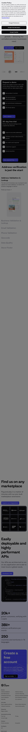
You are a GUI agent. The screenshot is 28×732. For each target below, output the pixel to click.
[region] (14, 17)
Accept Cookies (14, 32)
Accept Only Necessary (14, 27)
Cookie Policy (5, 17)
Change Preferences (14, 23)
